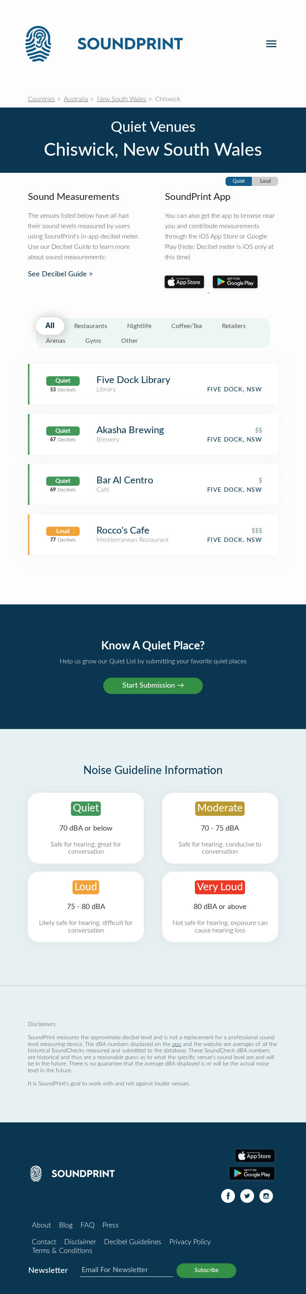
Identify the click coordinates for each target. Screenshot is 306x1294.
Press (110, 1225)
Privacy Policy (190, 1242)
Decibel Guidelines (132, 1242)
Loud (265, 181)
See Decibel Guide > (60, 274)
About (41, 1225)
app (176, 1044)
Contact (44, 1242)
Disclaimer (80, 1242)
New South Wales (121, 99)
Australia (76, 99)
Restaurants (90, 326)
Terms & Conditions (62, 1251)
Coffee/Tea (186, 326)
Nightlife (139, 326)
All (50, 326)
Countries (41, 99)
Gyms (93, 341)
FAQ (87, 1225)
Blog (66, 1225)
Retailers (234, 326)
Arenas (55, 341)
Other (129, 341)
